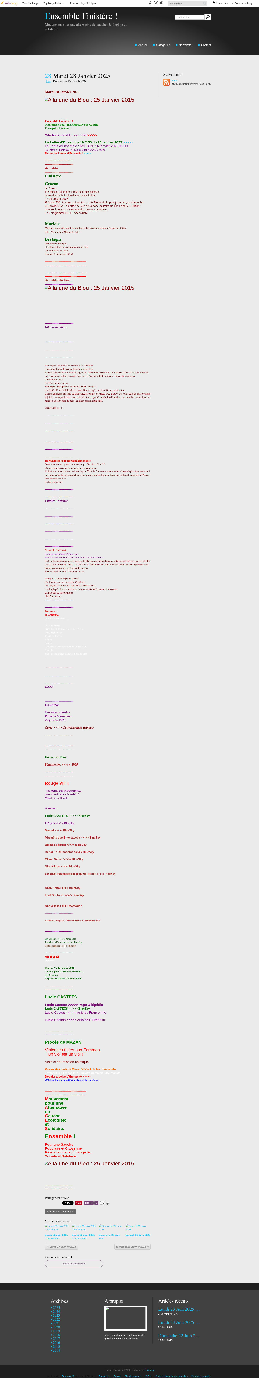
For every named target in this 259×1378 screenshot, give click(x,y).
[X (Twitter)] (156, 3)
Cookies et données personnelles (171, 1376)
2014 (56, 1350)
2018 (56, 1334)
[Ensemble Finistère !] (125, 1307)
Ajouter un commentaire (74, 1264)
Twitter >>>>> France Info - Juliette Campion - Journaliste (82, 1072)
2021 (56, 1323)
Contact (206, 45)
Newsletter (185, 45)
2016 (56, 1342)
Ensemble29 (68, 1376)
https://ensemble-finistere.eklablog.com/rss (192, 84)
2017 (56, 1338)
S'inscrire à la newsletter (60, 1211)
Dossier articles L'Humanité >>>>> (67, 1076)
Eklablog (149, 1370)
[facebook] (150, 3)
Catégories (163, 45)
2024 (56, 1311)
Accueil (142, 45)
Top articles (104, 1376)
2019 (56, 1330)
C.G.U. (148, 1376)
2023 (56, 1315)
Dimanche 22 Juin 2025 (179, 1335)
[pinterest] (161, 3)
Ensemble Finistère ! (81, 15)
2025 (56, 1307)
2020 (56, 1327)
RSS (174, 80)
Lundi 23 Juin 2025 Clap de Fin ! (179, 1309)
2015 (56, 1346)
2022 (56, 1319)
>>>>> (92, 135)
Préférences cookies (201, 1376)
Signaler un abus (133, 1376)
